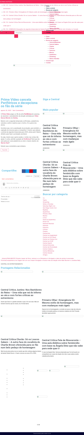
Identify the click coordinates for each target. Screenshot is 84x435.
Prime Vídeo (6, 114)
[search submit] (16, 36)
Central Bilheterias (55, 12)
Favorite (4, 150)
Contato (48, 32)
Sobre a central (50, 8)
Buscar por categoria (52, 10)
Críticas (51, 18)
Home (47, 6)
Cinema (51, 16)
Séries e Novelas (54, 28)
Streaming (52, 26)
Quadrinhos (52, 24)
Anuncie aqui (50, 30)
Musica (51, 22)
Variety (15, 118)
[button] (62, 34)
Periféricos (28, 114)
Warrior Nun (5, 143)
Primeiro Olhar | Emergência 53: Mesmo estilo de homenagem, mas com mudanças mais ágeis (72, 135)
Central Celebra (54, 14)
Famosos (52, 20)
